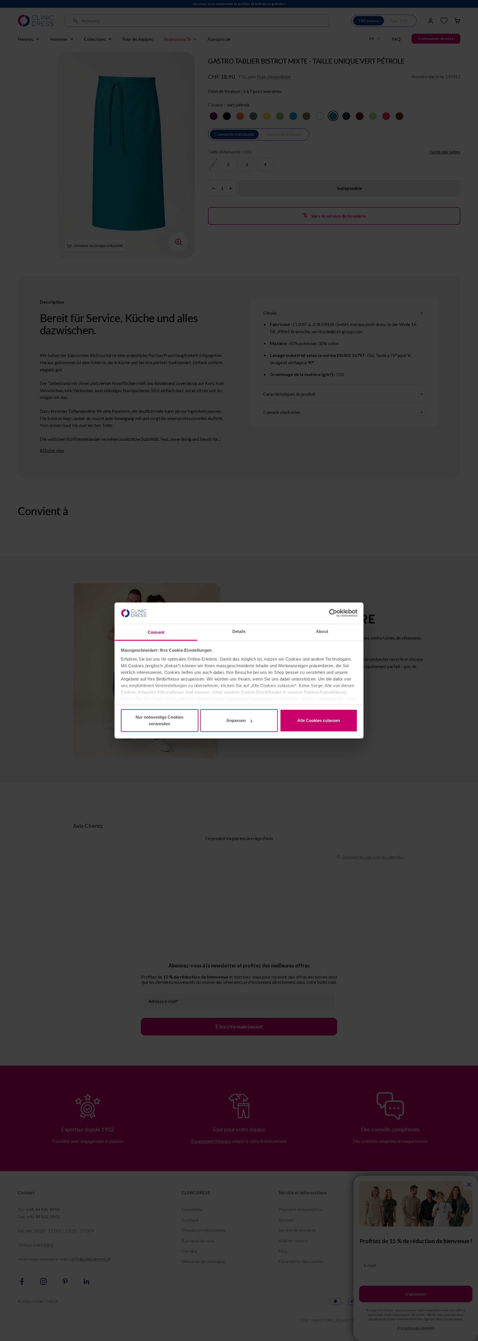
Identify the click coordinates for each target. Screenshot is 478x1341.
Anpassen (236, 720)
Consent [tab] (156, 632)
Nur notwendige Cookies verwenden (159, 720)
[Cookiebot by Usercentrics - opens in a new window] (333, 613)
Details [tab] (239, 631)
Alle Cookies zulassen (318, 720)
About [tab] (322, 631)
